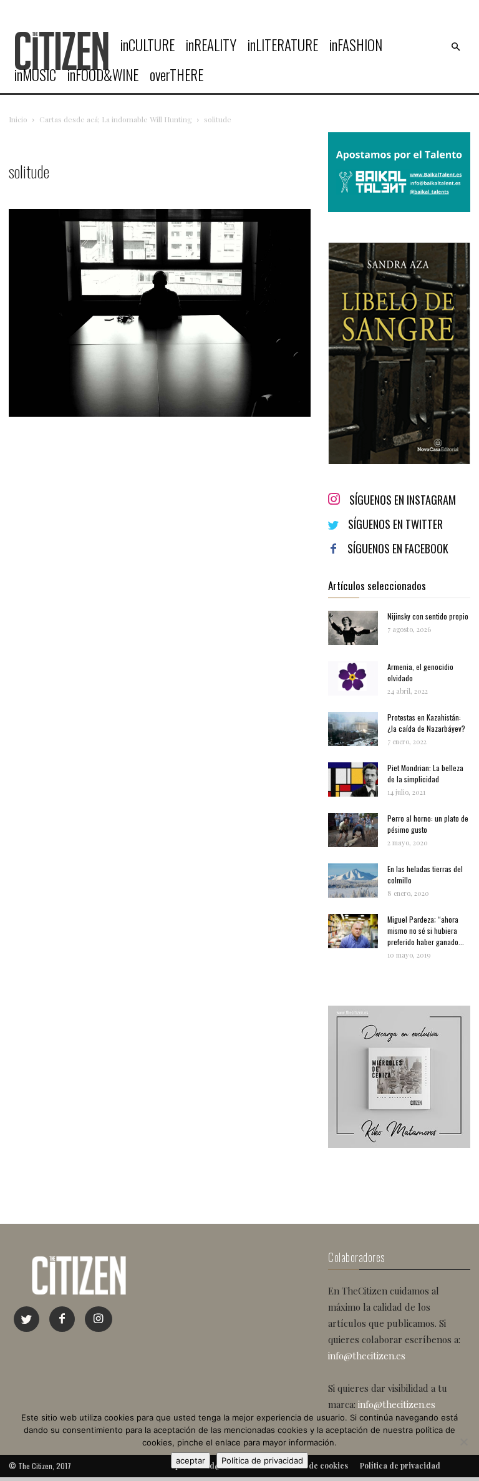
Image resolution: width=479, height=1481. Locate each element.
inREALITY (211, 45)
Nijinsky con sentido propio (427, 616)
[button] (455, 47)
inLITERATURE (283, 45)
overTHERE (176, 74)
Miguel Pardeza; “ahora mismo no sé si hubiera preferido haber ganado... (425, 930)
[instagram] (98, 1319)
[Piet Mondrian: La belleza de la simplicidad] (353, 779)
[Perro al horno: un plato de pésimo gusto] (353, 830)
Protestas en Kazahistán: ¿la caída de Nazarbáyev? (426, 723)
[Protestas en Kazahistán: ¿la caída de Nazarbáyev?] (353, 729)
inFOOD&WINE (102, 74)
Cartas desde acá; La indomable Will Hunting (115, 119)
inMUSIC (35, 74)
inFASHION (355, 45)
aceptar (190, 1460)
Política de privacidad (262, 1460)
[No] (463, 1441)
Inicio (18, 119)
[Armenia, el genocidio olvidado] (353, 678)
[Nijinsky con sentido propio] (353, 628)
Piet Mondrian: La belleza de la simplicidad (425, 773)
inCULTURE (147, 45)
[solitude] (160, 413)
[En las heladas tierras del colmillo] (353, 880)
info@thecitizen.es (366, 1355)
